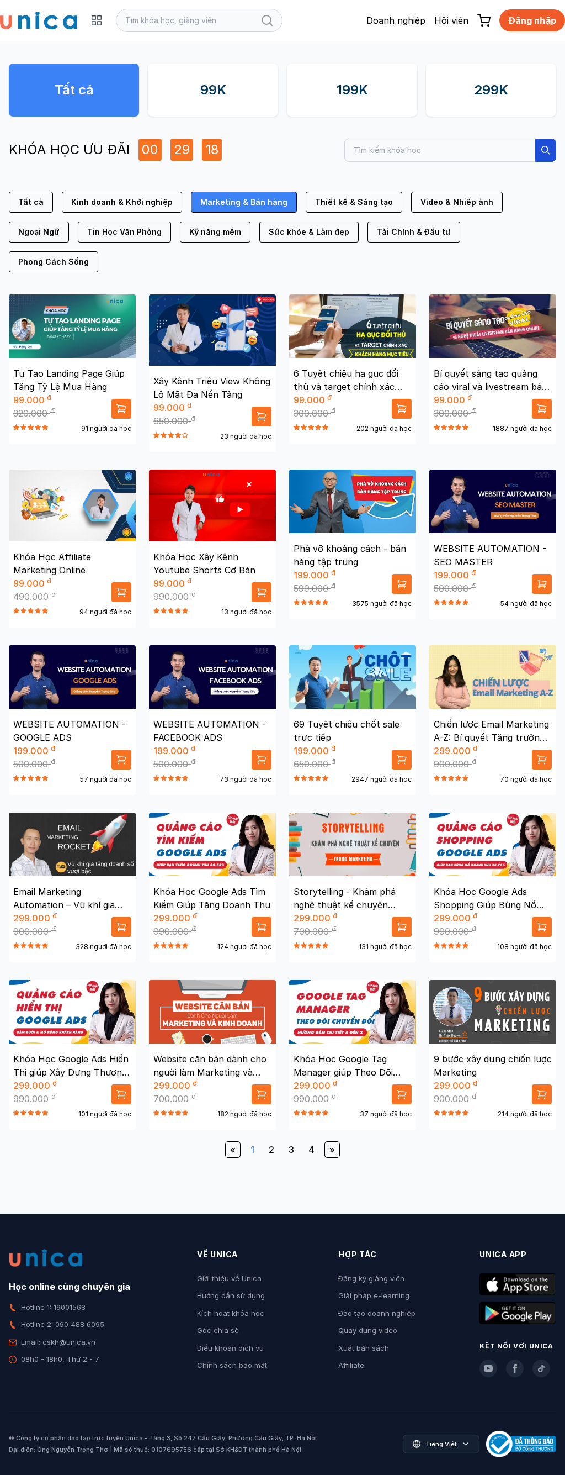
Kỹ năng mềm (215, 231)
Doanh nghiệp (395, 20)
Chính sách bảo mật (232, 1365)
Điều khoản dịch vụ (230, 1348)
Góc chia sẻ (218, 1330)
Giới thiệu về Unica (229, 1278)
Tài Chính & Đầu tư (414, 231)
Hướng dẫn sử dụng (231, 1295)
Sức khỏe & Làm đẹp (309, 231)
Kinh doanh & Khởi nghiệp (122, 202)
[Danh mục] (96, 20)
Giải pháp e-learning (373, 1295)
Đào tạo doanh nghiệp (376, 1313)
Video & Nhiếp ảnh (456, 202)
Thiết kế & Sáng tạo (354, 202)
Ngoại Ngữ (39, 231)
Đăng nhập (532, 20)
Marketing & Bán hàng (243, 202)
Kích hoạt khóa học (230, 1313)
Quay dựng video (367, 1330)
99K (213, 90)
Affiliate (351, 1365)
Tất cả (74, 90)
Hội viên (451, 20)
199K (352, 90)
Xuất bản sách (363, 1348)
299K (491, 90)
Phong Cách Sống (53, 261)
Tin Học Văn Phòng (124, 231)
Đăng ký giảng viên (371, 1278)
